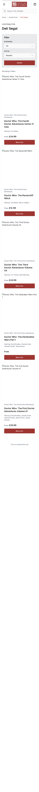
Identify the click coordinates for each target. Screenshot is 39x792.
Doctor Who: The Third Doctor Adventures (19, 261)
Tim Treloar (15, 275)
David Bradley (15, 344)
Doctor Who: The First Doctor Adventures (19, 333)
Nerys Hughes (24, 203)
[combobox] (19, 46)
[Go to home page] (19, 4)
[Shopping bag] (35, 4)
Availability (8, 41)
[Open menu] (4, 4)
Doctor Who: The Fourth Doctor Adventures (15, 116)
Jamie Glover (20, 346)
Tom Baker (14, 131)
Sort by (6, 51)
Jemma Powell (9, 346)
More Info (19, 142)
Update (19, 63)
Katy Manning (24, 275)
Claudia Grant (26, 344)
